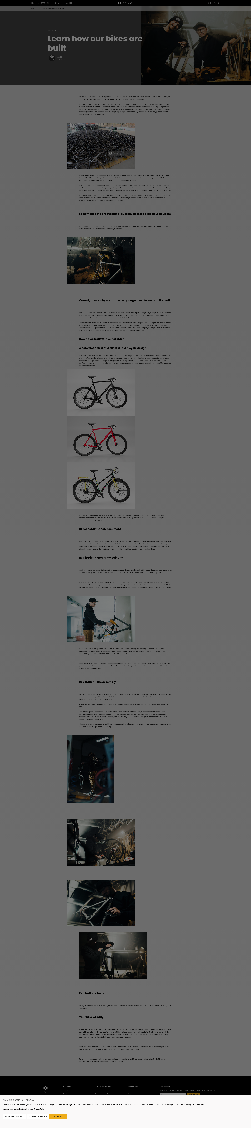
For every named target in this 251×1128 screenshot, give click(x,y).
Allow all (58, 1116)
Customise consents (38, 1116)
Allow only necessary (14, 1116)
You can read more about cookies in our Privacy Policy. (24, 1109)
